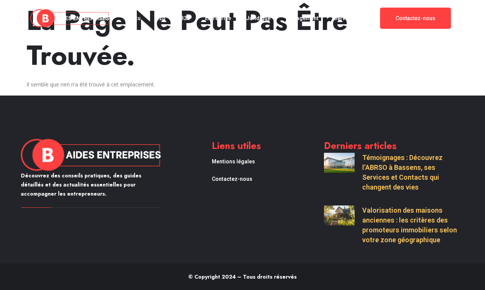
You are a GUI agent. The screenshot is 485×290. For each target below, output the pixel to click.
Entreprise (218, 18)
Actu (135, 18)
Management (302, 18)
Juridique (258, 18)
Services (345, 18)
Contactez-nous (232, 179)
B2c (185, 18)
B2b (160, 18)
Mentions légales (233, 161)
